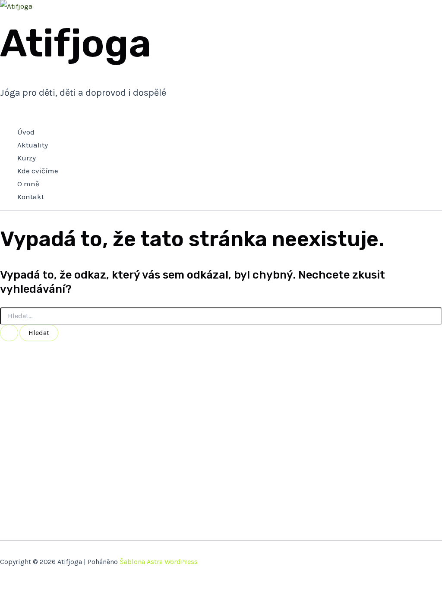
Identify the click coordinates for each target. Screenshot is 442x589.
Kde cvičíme (37, 170)
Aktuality (32, 145)
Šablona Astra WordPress (159, 562)
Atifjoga (75, 43)
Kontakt (30, 196)
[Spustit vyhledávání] (9, 333)
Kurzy (26, 158)
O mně (28, 183)
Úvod (26, 132)
